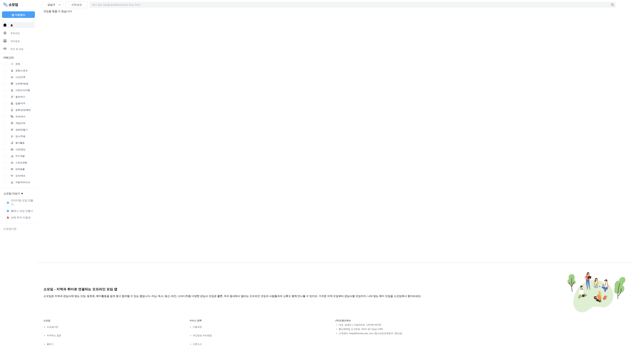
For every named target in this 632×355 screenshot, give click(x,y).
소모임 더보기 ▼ (13, 193)
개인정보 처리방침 (202, 335)
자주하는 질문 (54, 335)
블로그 (50, 344)
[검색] (613, 5)
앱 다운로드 (18, 14)
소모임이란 (52, 327)
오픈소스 (197, 344)
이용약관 (197, 327)
